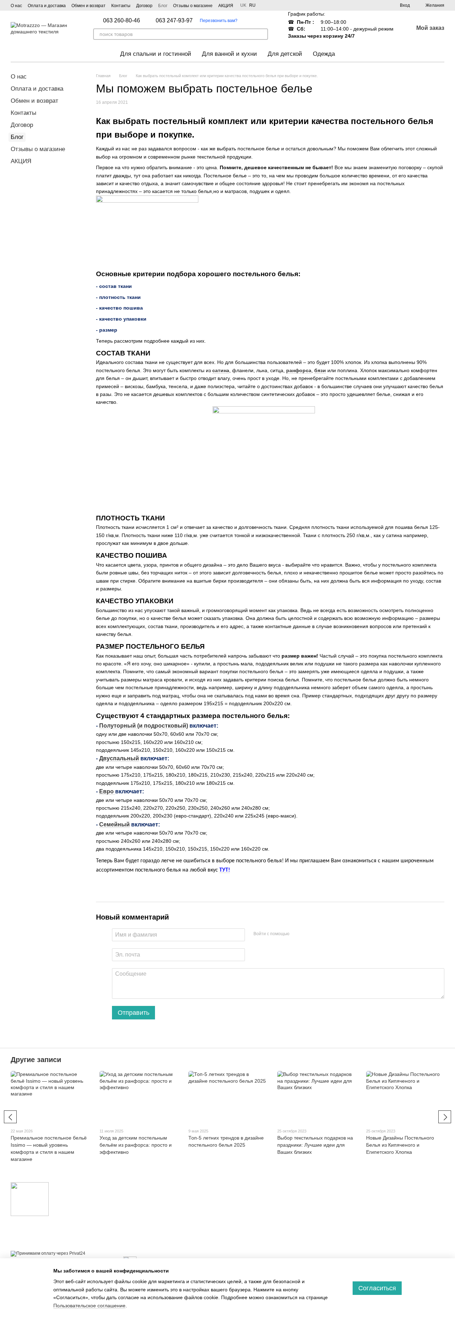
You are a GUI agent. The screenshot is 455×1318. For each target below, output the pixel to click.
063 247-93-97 (174, 20)
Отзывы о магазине (193, 5)
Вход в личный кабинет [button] (258, 1195)
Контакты (120, 5)
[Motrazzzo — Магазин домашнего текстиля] (30, 1198)
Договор (144, 5)
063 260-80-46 (121, 20)
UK (243, 5)
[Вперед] (444, 1116)
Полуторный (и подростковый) (143, 726)
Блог (162, 5)
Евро (107, 791)
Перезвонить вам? (218, 20)
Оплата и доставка (47, 5)
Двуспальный (119, 758)
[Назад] (10, 1116)
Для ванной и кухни (229, 53)
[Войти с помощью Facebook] (297, 933)
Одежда (324, 53)
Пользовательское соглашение (89, 1305)
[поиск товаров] (262, 34)
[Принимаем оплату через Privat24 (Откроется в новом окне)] (48, 1253)
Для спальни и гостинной (155, 53)
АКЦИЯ (225, 5)
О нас (16, 5)
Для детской (285, 53)
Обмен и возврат (88, 5)
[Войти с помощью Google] (308, 933)
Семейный (114, 824)
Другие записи (36, 1059)
